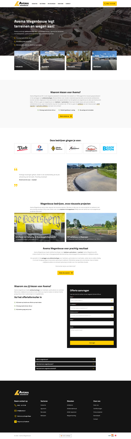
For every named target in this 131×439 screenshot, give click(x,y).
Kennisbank (96, 415)
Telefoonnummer (74, 312)
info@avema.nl (21, 411)
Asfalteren (70, 405)
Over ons (96, 405)
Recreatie (43, 412)
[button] (35, 3)
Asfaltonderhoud (72, 408)
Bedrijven (43, 415)
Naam (72, 297)
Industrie (43, 405)
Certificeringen (97, 408)
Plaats (72, 319)
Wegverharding (71, 415)
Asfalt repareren (71, 412)
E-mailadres (73, 304)
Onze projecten (97, 412)
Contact (95, 419)
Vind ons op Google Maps (24, 416)
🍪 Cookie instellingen (65, 435)
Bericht (71, 327)
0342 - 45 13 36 (21, 405)
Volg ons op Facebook (23, 421)
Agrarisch (43, 408)
